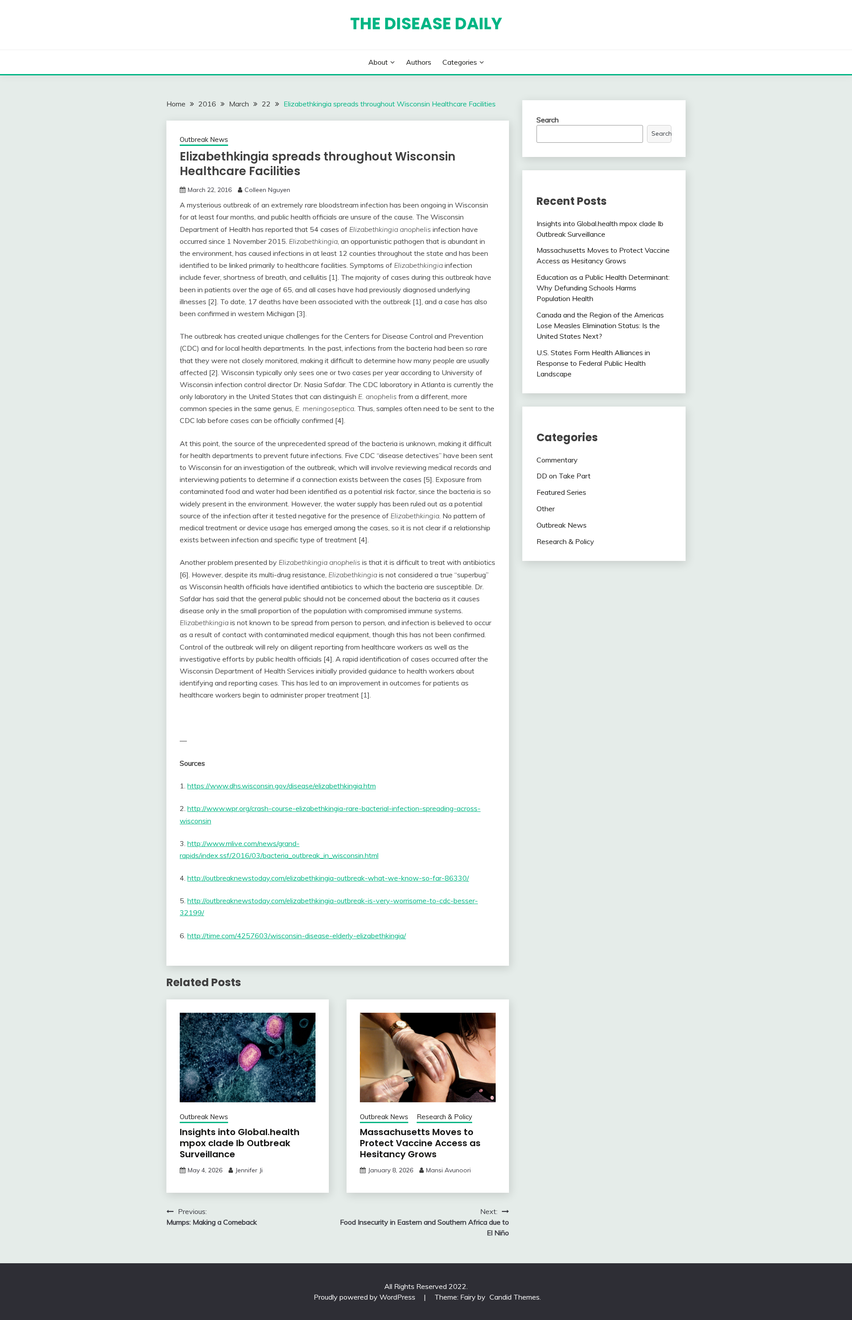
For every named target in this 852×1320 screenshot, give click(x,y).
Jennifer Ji (249, 1170)
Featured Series (561, 492)
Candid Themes (514, 1297)
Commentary (557, 459)
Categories (459, 62)
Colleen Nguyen (267, 190)
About (378, 62)
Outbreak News (204, 139)
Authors (418, 62)
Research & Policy (444, 1116)
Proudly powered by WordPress (365, 1297)
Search (547, 119)
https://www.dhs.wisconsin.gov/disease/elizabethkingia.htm (281, 785)
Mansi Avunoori (448, 1170)
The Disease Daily (426, 23)
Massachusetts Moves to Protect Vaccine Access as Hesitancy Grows (420, 1143)
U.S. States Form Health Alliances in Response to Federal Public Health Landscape (593, 363)
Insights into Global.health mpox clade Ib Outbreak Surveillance (240, 1143)
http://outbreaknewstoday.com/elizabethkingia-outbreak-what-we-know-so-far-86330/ (328, 877)
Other (545, 508)
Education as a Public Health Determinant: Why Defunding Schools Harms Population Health (603, 288)
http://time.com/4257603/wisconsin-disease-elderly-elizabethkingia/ (296, 935)
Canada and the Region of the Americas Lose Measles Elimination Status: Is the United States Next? (600, 325)
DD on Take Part (563, 475)
